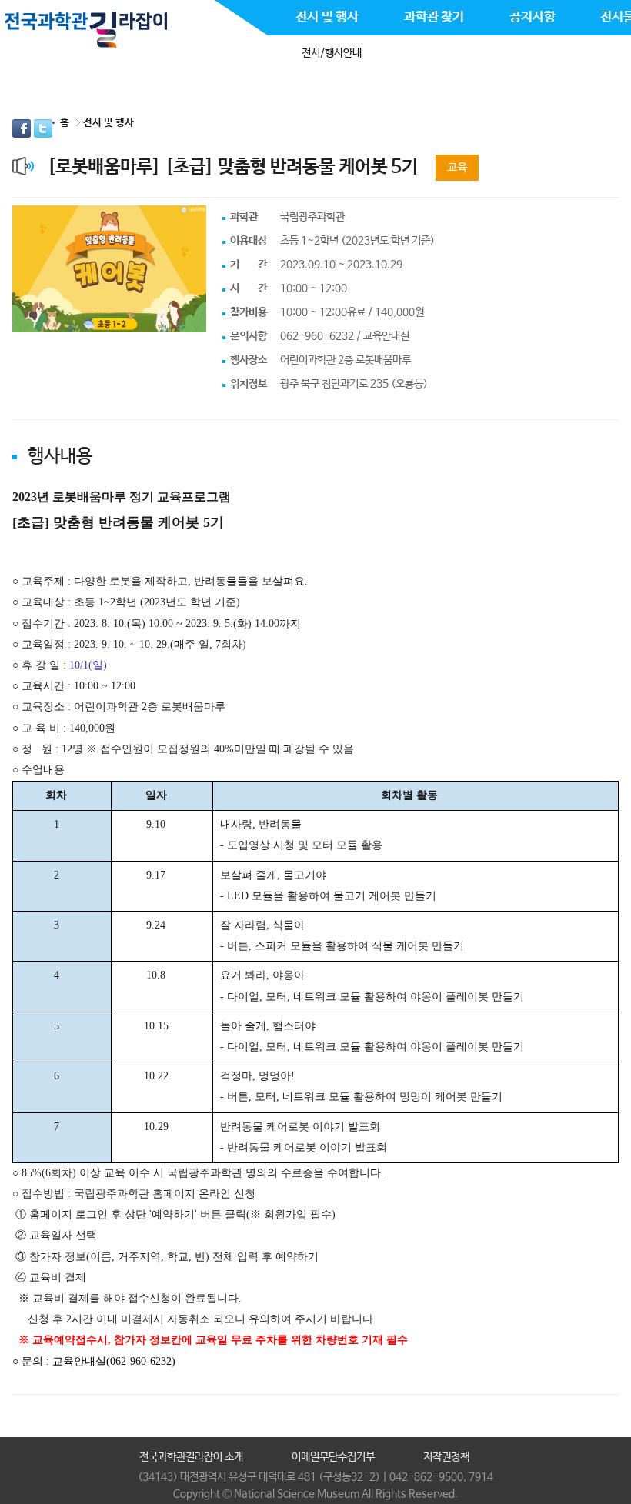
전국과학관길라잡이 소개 (191, 1457)
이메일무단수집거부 (333, 1457)
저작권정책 (446, 1457)
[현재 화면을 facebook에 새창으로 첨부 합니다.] (23, 128)
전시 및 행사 (108, 122)
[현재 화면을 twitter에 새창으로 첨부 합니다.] (43, 128)
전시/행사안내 (332, 53)
